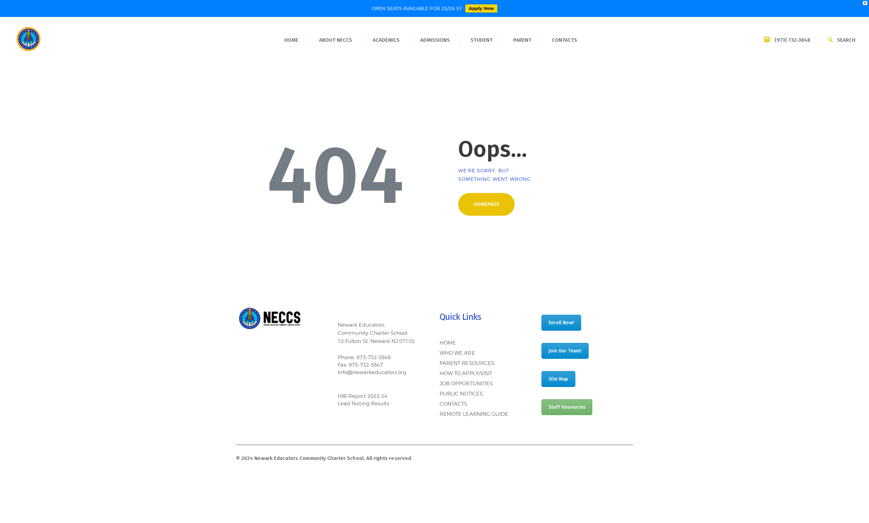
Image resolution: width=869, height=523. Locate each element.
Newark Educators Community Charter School (308, 458)
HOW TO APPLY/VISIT (466, 373)
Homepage (486, 204)
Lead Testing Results (363, 404)
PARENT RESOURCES (467, 363)
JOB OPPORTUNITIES (466, 384)
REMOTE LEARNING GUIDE (474, 414)
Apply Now (481, 8)
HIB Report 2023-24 (362, 396)
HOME (448, 343)
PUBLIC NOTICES (461, 394)
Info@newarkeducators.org (372, 372)
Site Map (558, 379)
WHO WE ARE (457, 353)
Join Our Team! (565, 351)
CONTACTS (453, 404)
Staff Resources (567, 407)
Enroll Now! (561, 323)
